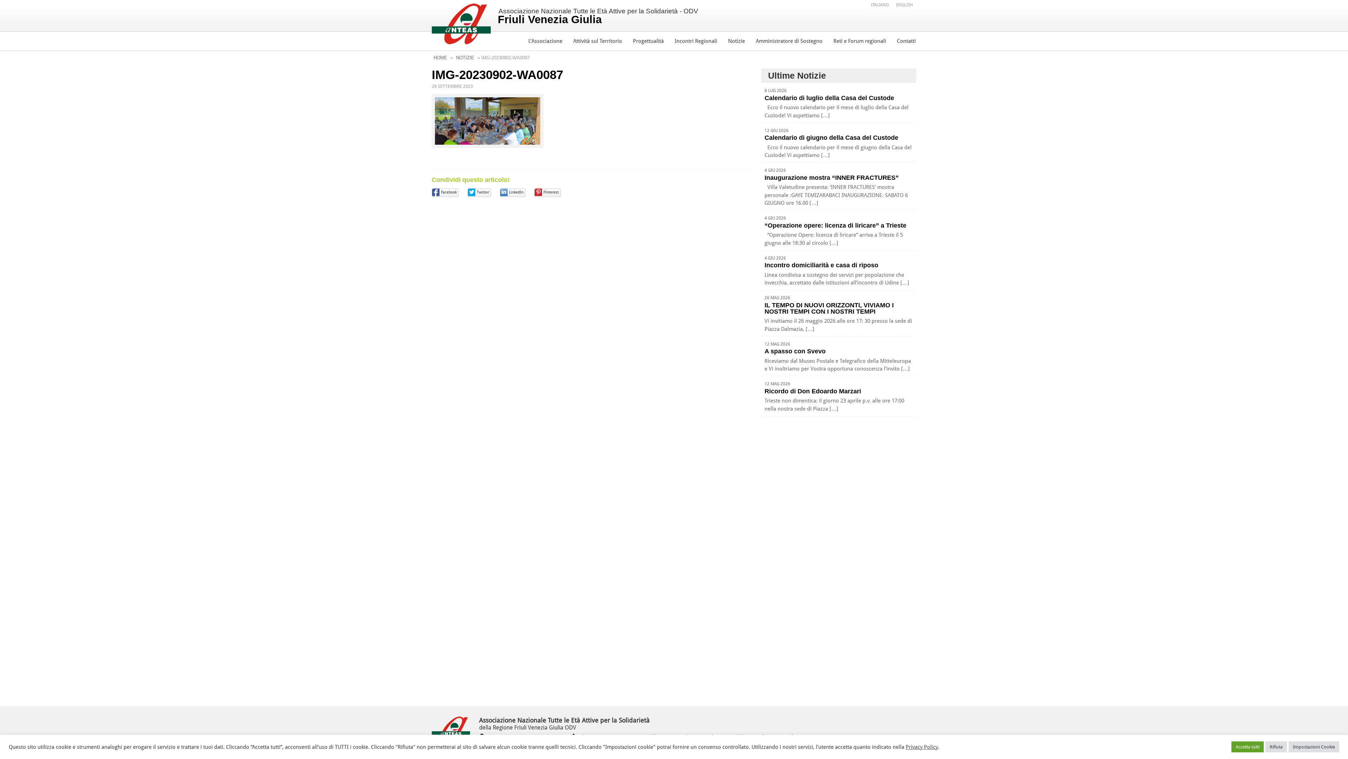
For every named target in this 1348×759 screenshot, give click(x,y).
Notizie (736, 41)
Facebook (449, 192)
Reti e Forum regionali (859, 41)
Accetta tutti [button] (1248, 747)
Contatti (906, 41)
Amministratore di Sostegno (789, 41)
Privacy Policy (922, 747)
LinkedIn (516, 192)
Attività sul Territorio (597, 41)
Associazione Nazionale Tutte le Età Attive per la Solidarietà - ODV (598, 16)
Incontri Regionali (696, 41)
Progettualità (648, 41)
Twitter (483, 192)
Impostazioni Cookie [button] (1314, 747)
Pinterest (551, 192)
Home (440, 57)
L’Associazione (545, 41)
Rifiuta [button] (1276, 747)
